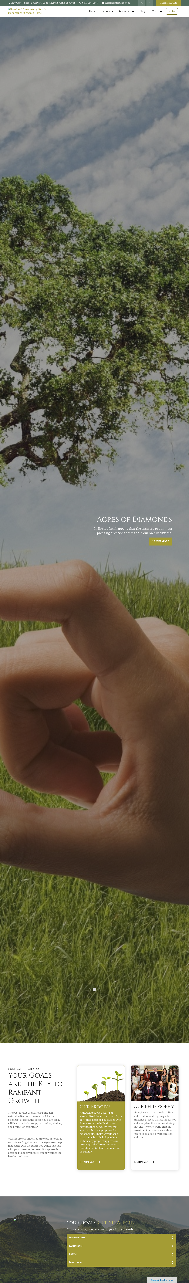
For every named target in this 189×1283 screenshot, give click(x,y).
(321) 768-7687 (90, 3)
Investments (77, 1238)
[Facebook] (149, 3)
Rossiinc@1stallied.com (117, 3)
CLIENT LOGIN (168, 3)
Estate (73, 1254)
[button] (92, 11)
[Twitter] (141, 3)
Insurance (75, 1262)
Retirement (76, 1246)
